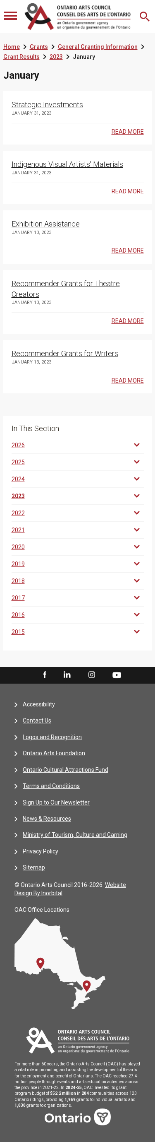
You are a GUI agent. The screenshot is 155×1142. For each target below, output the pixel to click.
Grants (39, 46)
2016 (18, 615)
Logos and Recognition (52, 737)
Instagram (92, 675)
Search (145, 16)
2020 (18, 547)
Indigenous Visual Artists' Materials (67, 164)
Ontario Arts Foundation (54, 753)
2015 (18, 632)
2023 (56, 56)
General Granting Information (98, 46)
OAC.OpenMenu (11, 16)
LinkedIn (67, 675)
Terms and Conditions (51, 786)
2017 (18, 598)
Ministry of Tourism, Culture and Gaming (75, 834)
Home (11, 46)
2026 (18, 445)
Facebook (44, 675)
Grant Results (21, 56)
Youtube (116, 674)
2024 (18, 479)
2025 (18, 462)
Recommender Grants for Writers (65, 353)
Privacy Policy (40, 851)
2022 (18, 513)
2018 (18, 581)
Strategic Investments (47, 104)
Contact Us (37, 720)
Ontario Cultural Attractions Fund (65, 769)
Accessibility (39, 704)
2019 (18, 564)
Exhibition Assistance (46, 223)
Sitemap (34, 867)
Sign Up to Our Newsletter (56, 802)
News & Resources (47, 818)
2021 (18, 530)
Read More (128, 131)
